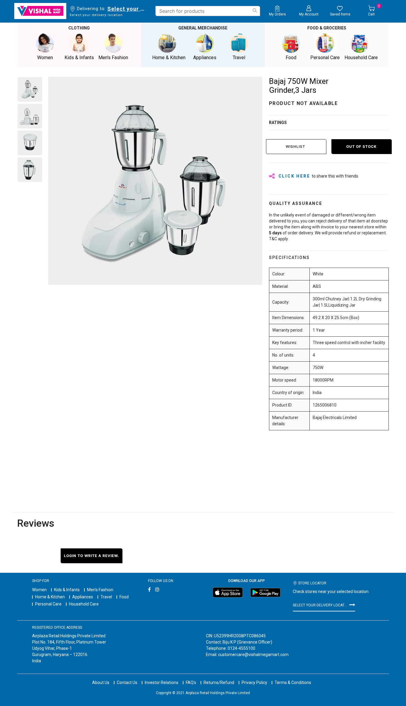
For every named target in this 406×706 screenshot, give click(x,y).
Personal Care (48, 604)
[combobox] (207, 11)
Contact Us (127, 682)
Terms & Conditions (293, 682)
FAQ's (191, 682)
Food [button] (291, 57)
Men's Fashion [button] (113, 57)
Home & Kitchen (50, 596)
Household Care (84, 604)
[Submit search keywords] (254, 10)
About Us (100, 682)
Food (124, 596)
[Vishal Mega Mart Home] (40, 11)
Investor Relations (161, 682)
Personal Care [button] (325, 57)
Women (39, 589)
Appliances (82, 596)
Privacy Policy (254, 682)
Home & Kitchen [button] (168, 57)
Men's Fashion (100, 589)
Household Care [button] (361, 57)
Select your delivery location (127, 9)
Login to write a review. (91, 555)
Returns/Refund (219, 682)
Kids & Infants (67, 589)
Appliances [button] (204, 57)
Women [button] (45, 57)
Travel (106, 596)
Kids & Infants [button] (79, 57)
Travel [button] (239, 57)
